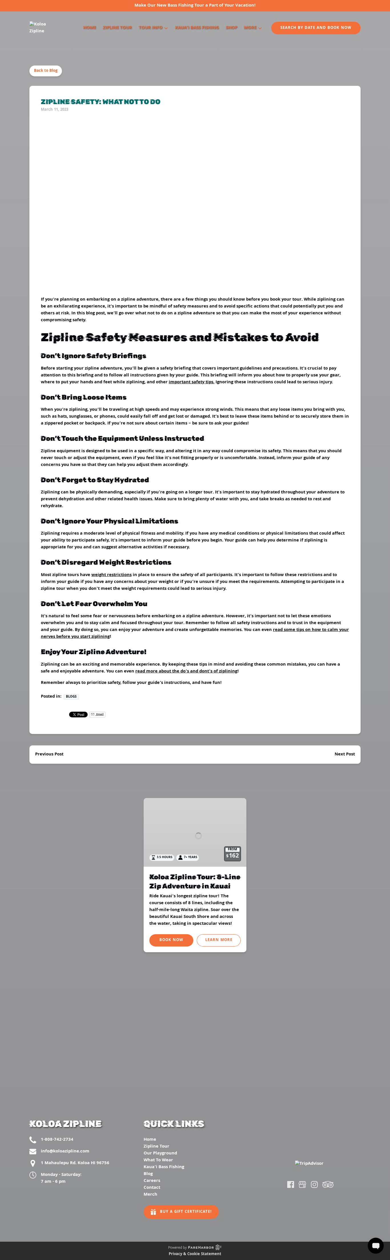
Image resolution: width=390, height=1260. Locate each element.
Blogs (71, 697)
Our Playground (160, 1153)
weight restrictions (111, 575)
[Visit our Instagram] (314, 1184)
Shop (231, 28)
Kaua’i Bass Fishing (197, 28)
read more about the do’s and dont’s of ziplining (186, 671)
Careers (152, 1181)
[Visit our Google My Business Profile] (302, 1184)
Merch (150, 1195)
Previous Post (49, 754)
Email (99, 714)
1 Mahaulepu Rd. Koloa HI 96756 (75, 1163)
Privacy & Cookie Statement (195, 1254)
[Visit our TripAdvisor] (327, 1184)
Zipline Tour (117, 28)
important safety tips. (191, 382)
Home (89, 28)
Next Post (345, 754)
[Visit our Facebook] (290, 1184)
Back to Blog (45, 71)
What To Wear (158, 1160)
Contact (152, 1188)
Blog (148, 1174)
